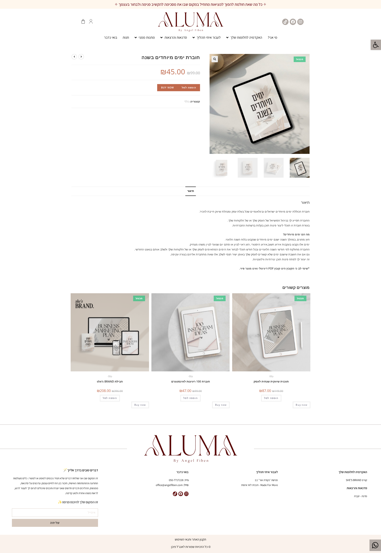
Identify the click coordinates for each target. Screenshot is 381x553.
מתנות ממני (147, 37)
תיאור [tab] (190, 191)
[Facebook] (293, 22)
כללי (186, 101)
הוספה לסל (189, 87)
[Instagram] (300, 22)
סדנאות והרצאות (176, 37)
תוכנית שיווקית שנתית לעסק (271, 381)
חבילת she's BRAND (110, 381)
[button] (376, 45)
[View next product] (74, 56)
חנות (126, 37)
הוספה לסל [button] (271, 398)
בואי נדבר (110, 37)
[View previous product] (81, 56)
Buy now (167, 87)
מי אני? (272, 37)
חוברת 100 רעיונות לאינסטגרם (190, 381)
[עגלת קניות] (83, 21)
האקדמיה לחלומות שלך (246, 37)
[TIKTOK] (285, 22)
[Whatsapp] (375, 545)
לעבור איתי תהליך (209, 37)
